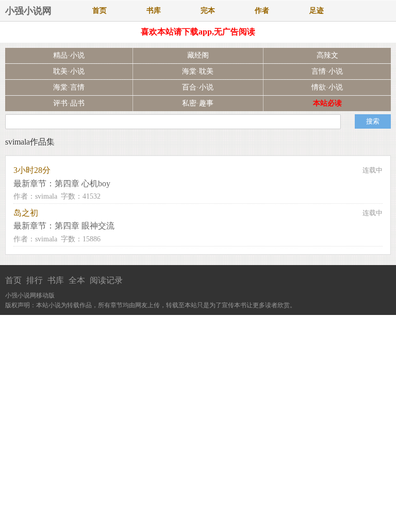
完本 (208, 10)
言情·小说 (327, 71)
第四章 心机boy (82, 183)
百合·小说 (197, 87)
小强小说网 (28, 11)
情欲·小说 (327, 87)
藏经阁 (198, 55)
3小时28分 (32, 170)
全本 (77, 280)
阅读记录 (106, 280)
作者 (262, 10)
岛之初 (25, 212)
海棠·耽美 (197, 71)
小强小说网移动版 (30, 295)
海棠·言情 (69, 87)
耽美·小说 (69, 71)
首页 (99, 10)
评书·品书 (69, 103)
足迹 (316, 10)
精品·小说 (69, 55)
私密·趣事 (197, 103)
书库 (153, 10)
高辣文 (327, 55)
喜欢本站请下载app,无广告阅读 (198, 31)
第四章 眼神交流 (84, 225)
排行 (34, 280)
